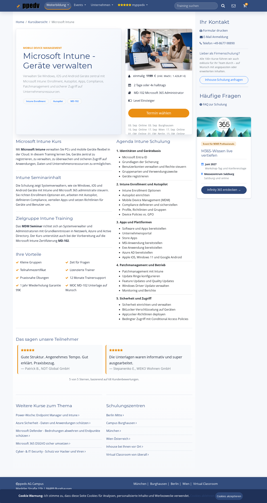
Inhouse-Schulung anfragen (224, 80)
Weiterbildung (56, 5)
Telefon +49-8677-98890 (218, 43)
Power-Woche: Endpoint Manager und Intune (47, 415)
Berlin (175, 484)
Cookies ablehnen (202, 496)
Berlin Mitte (114, 415)
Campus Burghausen (121, 423)
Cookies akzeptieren (229, 496)
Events (78, 5)
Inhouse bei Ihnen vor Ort (124, 447)
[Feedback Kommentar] (233, 5)
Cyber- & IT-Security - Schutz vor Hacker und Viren (50, 451)
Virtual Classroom (205, 484)
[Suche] (223, 5)
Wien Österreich (117, 439)
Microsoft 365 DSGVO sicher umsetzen (42, 443)
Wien (186, 484)
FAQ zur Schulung (214, 104)
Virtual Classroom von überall (127, 455)
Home (20, 22)
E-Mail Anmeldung (215, 37)
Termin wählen (158, 113)
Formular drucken (215, 30)
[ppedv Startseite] (28, 5)
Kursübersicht (38, 22)
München (113, 431)
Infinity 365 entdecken (224, 190)
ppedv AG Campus (31, 484)
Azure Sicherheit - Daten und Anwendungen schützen (52, 423)
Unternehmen (100, 5)
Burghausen (158, 484)
